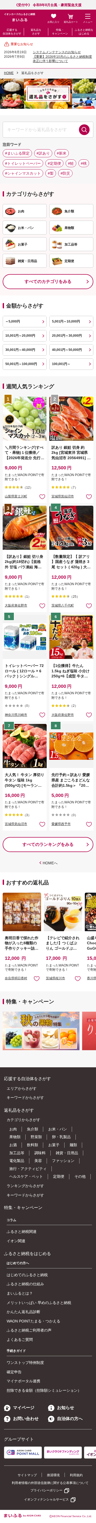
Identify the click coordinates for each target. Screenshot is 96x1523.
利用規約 (76, 1475)
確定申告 (14, 1372)
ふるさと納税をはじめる (84, 31)
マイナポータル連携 (23, 1381)
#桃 (84, 163)
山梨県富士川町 (16, 496)
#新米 (61, 153)
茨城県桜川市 (55, 978)
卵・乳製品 (61, 1137)
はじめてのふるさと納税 (27, 1275)
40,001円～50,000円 (67, 350)
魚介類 (32, 1129)
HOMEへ (50, 863)
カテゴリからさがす (23, 1120)
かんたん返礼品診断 (23, 1312)
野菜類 (36, 1137)
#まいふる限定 (17, 153)
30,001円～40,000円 (20, 350)
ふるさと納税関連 (22, 1231)
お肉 (13, 1129)
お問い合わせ (26, 1418)
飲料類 (32, 1145)
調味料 (40, 1153)
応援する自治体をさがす (12, 31)
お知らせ (65, 1407)
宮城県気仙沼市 (62, 496)
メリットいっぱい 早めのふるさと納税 (39, 1303)
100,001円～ (61, 364)
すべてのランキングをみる (48, 844)
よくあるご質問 (20, 1339)
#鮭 (71, 163)
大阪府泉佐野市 (16, 605)
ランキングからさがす (25, 1186)
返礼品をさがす (36, 31)
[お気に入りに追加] (42, 496)
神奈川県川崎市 (16, 715)
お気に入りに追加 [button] (42, 496)
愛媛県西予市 (61, 824)
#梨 (51, 173)
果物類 (15, 1137)
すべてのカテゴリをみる (48, 281)
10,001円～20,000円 (20, 335)
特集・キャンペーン (60, 31)
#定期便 (54, 163)
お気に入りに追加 (37, 978)
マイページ (23, 1407)
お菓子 (53, 1145)
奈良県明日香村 (16, 978)
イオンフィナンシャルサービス (46, 1499)
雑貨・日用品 (67, 1153)
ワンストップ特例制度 (25, 1362)
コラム (11, 1220)
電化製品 (16, 1160)
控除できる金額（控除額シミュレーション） (44, 1390)
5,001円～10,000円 (66, 321)
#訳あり (43, 153)
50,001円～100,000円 (21, 364)
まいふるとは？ (20, 1293)
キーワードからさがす (25, 1097)
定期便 (58, 1176)
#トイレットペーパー (23, 163)
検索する (84, 129)
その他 (80, 1176)
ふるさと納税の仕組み (25, 1284)
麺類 (73, 1145)
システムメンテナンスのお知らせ (57, 52)
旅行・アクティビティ (28, 1169)
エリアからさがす (22, 1088)
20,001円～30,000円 (67, 335)
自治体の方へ (70, 1418)
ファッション (63, 1160)
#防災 (65, 173)
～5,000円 (12, 321)
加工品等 (16, 1153)
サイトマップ (27, 1475)
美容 (38, 1160)
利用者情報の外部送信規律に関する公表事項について (50, 1483)
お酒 (13, 1145)
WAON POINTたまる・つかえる (33, 1321)
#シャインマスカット (23, 173)
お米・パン (57, 1129)
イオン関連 (16, 1241)
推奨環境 (53, 1475)
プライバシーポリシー (46, 1490)
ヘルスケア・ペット (26, 1176)
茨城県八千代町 (62, 605)
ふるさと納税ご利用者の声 (29, 1330)
